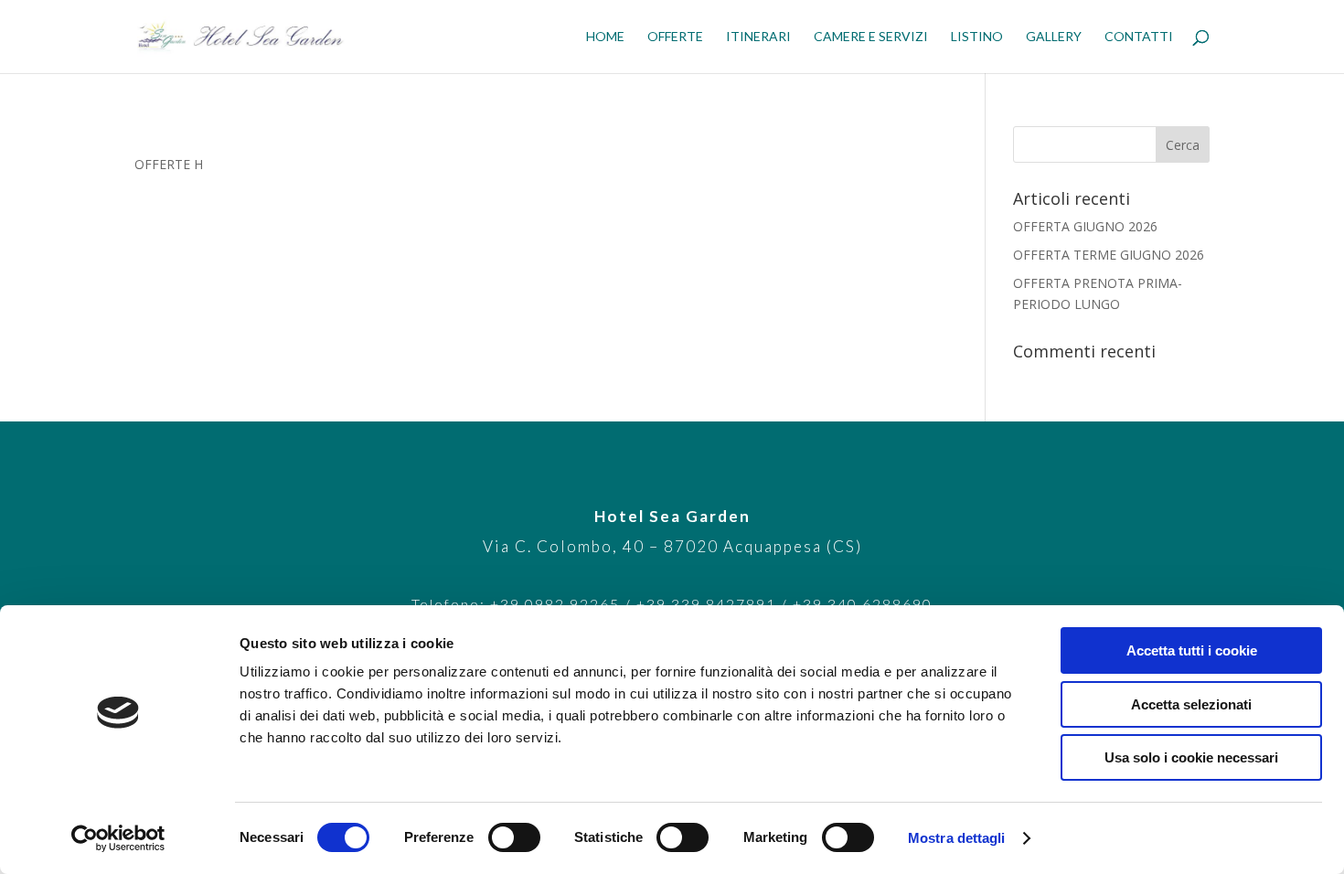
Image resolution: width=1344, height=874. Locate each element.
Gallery (1054, 37)
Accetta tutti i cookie (1191, 650)
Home (605, 37)
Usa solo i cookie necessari (1191, 757)
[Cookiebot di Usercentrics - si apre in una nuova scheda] (118, 838)
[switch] (514, 837)
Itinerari (758, 37)
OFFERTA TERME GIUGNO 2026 (1108, 254)
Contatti (1138, 37)
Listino (977, 37)
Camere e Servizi (871, 37)
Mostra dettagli (957, 838)
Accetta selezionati (1191, 704)
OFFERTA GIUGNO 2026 (1085, 226)
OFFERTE (675, 37)
